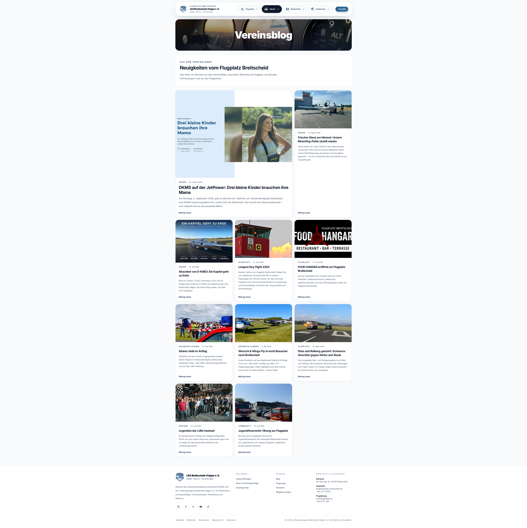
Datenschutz (217, 520)
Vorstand (280, 487)
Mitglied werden (283, 492)
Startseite (179, 520)
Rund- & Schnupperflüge (247, 483)
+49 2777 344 (322, 501)
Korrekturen (204, 520)
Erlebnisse (320, 9)
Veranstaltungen (243, 479)
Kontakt (342, 9)
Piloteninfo (295, 9)
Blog (278, 479)
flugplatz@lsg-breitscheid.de (329, 489)
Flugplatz (249, 9)
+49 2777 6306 (323, 491)
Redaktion (191, 520)
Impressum (231, 520)
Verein (272, 9)
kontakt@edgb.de (324, 498)
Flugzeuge (281, 483)
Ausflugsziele (242, 487)
